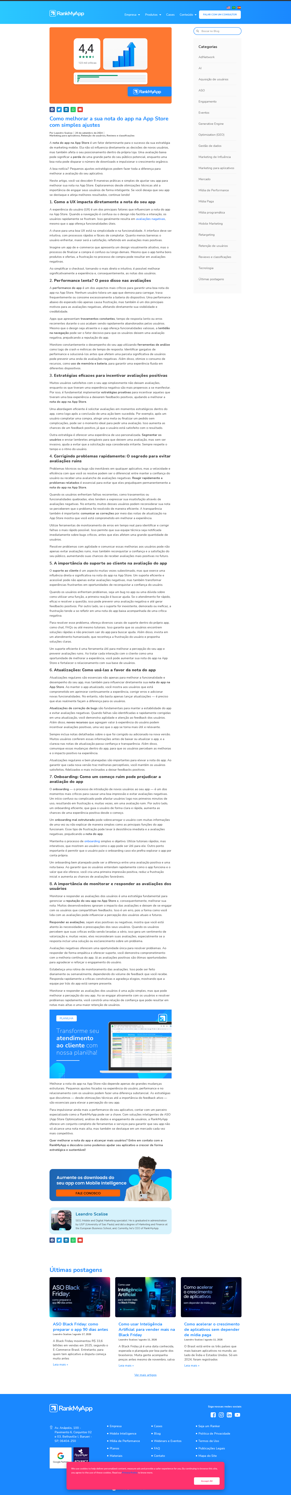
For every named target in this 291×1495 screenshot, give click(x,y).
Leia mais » (60, 1364)
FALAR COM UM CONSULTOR (220, 14)
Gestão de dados (210, 146)
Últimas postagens (211, 279)
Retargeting (207, 235)
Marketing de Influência (215, 157)
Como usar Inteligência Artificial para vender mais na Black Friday (147, 1329)
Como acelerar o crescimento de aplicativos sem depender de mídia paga (212, 1329)
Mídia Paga (206, 201)
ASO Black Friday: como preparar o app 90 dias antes (80, 1326)
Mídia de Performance (214, 190)
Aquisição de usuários (213, 79)
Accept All (207, 1481)
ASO (202, 90)
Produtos (151, 15)
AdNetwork (207, 57)
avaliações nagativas (150, 219)
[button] (52, 109)
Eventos (204, 113)
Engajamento (208, 102)
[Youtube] (237, 1415)
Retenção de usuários (93, 135)
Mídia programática (212, 212)
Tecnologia (206, 268)
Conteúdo (186, 15)
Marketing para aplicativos (65, 135)
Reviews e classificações (120, 135)
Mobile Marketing (211, 224)
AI (200, 68)
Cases (170, 15)
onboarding (92, 841)
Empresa (130, 15)
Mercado (205, 179)
